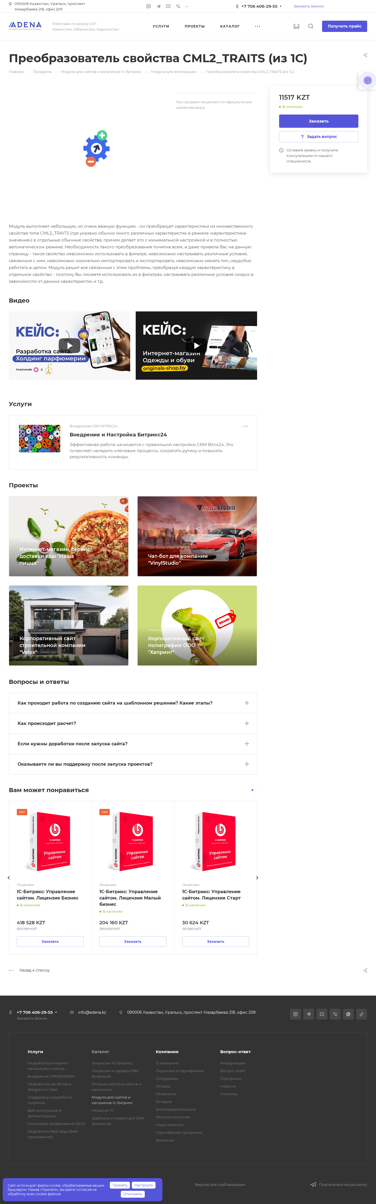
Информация (232, 1063)
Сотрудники (167, 1078)
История (164, 1101)
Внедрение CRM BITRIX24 (51, 1076)
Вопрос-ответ (235, 1051)
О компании (167, 1063)
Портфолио (230, 1078)
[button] (252, 790)
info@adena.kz (92, 1012)
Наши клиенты (169, 1125)
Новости (228, 1086)
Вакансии (165, 1140)
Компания (167, 1051)
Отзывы (163, 1086)
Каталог (101, 1051)
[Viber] (178, 6)
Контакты (229, 1094)
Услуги (35, 1051)
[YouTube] (168, 6)
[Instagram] (148, 6)
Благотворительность (176, 1109)
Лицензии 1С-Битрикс (112, 1063)
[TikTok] (361, 1014)
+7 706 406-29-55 (259, 6)
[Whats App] (348, 1014)
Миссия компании (173, 1117)
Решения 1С (103, 1110)
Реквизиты (166, 1094)
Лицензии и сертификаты (180, 1071)
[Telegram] (158, 6)
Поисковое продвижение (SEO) (57, 1123)
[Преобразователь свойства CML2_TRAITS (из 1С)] (96, 148)
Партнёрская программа (179, 1132)
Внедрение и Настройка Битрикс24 (118, 435)
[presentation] (8, 883)
